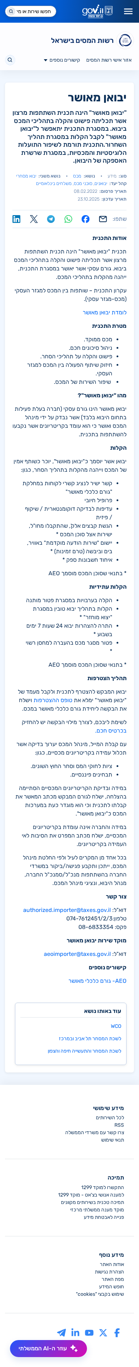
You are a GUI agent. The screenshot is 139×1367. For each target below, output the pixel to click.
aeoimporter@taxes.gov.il (77, 954)
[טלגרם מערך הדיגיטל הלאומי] (61, 1332)
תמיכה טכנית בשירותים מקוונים (92, 1202)
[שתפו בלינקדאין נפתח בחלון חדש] (16, 219)
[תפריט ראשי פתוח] (128, 11)
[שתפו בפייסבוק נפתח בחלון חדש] (85, 219)
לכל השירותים (110, 1118)
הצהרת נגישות (109, 1272)
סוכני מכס (83, 183)
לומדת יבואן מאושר (105, 312)
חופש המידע (111, 1287)
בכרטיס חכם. (111, 730)
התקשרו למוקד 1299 (102, 1187)
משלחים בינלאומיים (54, 183)
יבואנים (100, 183)
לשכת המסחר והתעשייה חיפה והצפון (84, 1051)
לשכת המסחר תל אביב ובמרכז (90, 1039)
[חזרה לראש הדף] (120, 1348)
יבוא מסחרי (26, 176)
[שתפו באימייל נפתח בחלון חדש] (103, 219)
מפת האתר (113, 1279)
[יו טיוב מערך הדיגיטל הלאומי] (89, 1332)
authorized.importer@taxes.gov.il (67, 910)
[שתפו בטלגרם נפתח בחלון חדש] (51, 219)
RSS (119, 1125)
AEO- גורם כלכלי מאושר (97, 980)
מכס (77, 176)
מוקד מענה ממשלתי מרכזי (97, 1210)
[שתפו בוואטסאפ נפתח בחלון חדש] (68, 219)
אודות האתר (112, 1264)
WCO (116, 1026)
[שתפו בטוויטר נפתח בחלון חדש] (34, 219)
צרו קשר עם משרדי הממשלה (94, 1133)
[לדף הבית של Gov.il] (97, 11)
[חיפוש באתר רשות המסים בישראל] (10, 60)
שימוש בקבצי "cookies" (100, 1294)
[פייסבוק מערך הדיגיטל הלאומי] (117, 1332)
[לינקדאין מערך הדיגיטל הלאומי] (75, 1332)
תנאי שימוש (112, 1140)
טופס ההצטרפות (53, 700)
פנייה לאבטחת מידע (104, 1217)
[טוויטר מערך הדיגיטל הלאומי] (103, 1332)
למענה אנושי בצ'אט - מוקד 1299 (91, 1195)
